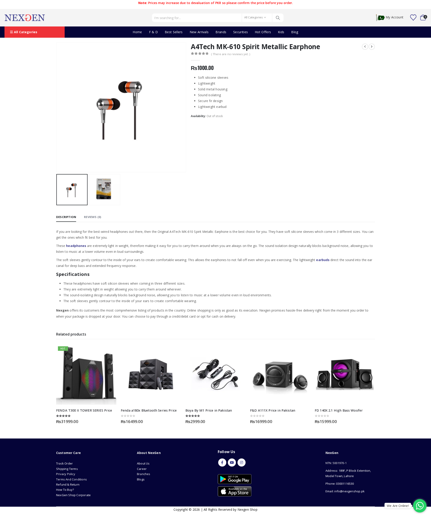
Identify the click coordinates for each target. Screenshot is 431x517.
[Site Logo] (24, 17)
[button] (57, 107)
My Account (394, 17)
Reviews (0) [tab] (92, 217)
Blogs (141, 479)
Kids (281, 32)
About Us (143, 463)
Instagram (241, 462)
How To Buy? (65, 490)
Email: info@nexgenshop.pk (345, 491)
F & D (153, 32)
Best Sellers (174, 32)
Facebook (222, 462)
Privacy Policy (65, 474)
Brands (221, 32)
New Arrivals (199, 32)
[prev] (365, 47)
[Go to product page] (151, 375)
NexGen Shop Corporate (73, 495)
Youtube (232, 462)
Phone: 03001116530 (339, 484)
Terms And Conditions (71, 479)
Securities (240, 32)
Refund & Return (67, 484)
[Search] (278, 17)
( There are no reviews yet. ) (230, 54)
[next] (372, 47)
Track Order (64, 463)
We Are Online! (398, 506)
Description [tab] (66, 217)
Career (142, 469)
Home (137, 32)
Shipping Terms (67, 469)
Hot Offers (263, 32)
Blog (294, 32)
